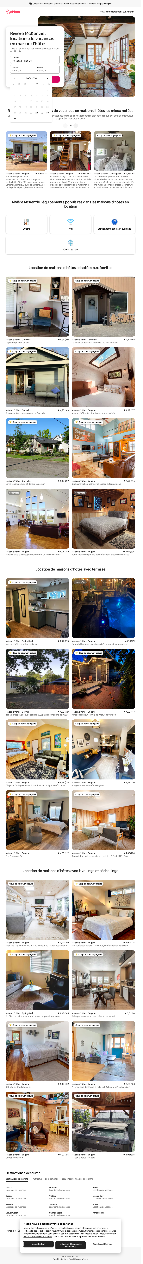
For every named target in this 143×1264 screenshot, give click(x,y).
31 (15, 118)
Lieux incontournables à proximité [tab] (77, 1179)
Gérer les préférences (102, 1244)
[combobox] (34, 60)
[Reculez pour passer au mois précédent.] (15, 78)
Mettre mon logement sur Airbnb (116, 11)
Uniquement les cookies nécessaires (70, 1245)
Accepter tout (38, 1244)
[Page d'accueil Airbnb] (13, 11)
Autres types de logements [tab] (45, 1179)
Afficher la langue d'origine (99, 3)
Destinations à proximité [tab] (17, 1179)
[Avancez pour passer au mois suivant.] (47, 78)
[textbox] (22, 70)
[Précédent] (65, 125)
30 (47, 112)
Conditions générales (78, 1259)
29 (42, 112)
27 (31, 112)
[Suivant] (75, 125)
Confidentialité (59, 1259)
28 (36, 112)
